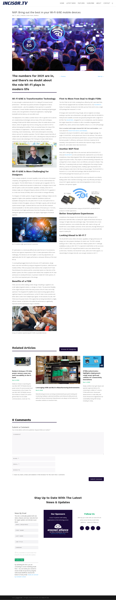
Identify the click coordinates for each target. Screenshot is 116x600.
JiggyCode (19, 597)
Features (81, 3)
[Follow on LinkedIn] (93, 528)
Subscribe (90, 3)
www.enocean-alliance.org (58, 533)
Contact (106, 3)
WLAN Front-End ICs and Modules (77, 130)
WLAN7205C (70, 120)
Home (62, 3)
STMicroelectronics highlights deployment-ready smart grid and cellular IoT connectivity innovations (92, 375)
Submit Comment (96, 479)
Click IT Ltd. (45, 597)
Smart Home (29, 15)
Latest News (71, 3)
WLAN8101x (97, 104)
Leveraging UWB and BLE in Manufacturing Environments (57, 387)
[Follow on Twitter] (87, 528)
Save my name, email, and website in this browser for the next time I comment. (39, 474)
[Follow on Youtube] (98, 528)
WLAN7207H (68, 155)
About (98, 3)
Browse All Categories (68, 349)
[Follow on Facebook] (82, 528)
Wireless (36, 15)
